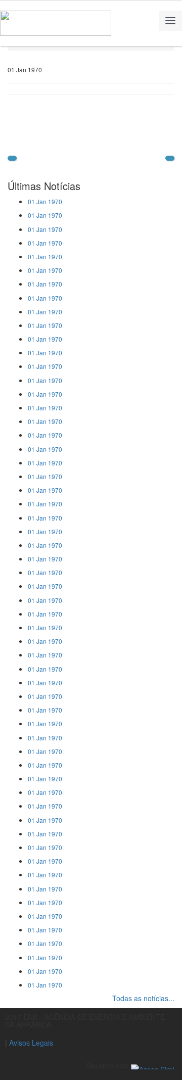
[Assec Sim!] (152, 1065)
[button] (12, 158)
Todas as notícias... (143, 998)
